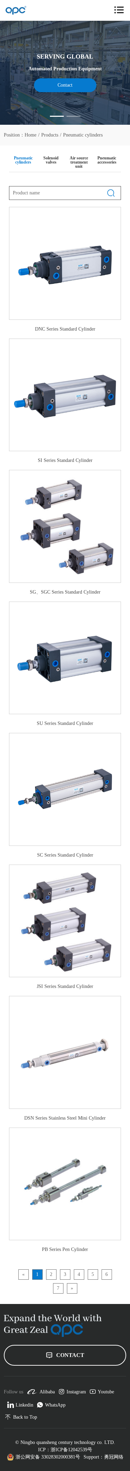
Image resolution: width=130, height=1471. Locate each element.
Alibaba (47, 1391)
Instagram (76, 1391)
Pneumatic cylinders (83, 135)
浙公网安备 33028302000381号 (48, 1457)
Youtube (106, 1391)
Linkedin (24, 1405)
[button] (57, 116)
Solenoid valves (51, 160)
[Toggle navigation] (118, 10)
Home (30, 135)
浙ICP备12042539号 (71, 1449)
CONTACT (70, 1355)
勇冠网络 (113, 1457)
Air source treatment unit (79, 162)
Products (49, 135)
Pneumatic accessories (106, 160)
